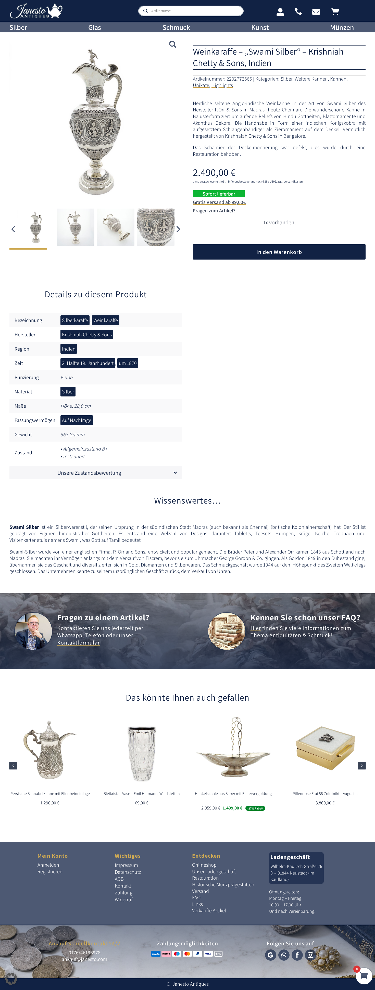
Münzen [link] (342, 27)
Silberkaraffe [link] (75, 320)
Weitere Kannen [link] (311, 78)
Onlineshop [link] (204, 865)
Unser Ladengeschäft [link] (214, 871)
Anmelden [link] (48, 865)
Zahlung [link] (123, 892)
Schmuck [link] (176, 27)
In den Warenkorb (279, 251)
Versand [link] (200, 891)
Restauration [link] (205, 878)
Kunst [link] (260, 27)
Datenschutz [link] (128, 872)
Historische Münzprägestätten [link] (223, 884)
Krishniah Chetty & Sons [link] (87, 334)
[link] (36, 17)
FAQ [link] (196, 897)
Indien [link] (69, 348)
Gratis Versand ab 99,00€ (219, 202)
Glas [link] (94, 27)
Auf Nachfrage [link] (76, 420)
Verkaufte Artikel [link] (209, 910)
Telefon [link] (94, 635)
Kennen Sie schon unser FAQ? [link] (305, 617)
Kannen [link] (338, 78)
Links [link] (197, 904)
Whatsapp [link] (69, 635)
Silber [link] (18, 27)
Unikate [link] (201, 85)
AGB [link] (119, 879)
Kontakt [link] (123, 885)
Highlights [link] (222, 85)
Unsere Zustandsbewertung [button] (89, 472)
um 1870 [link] (128, 363)
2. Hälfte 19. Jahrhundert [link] (88, 363)
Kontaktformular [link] (78, 642)
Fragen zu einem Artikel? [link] (103, 617)
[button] (178, 229)
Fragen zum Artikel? (214, 210)
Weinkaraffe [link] (105, 320)
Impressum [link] (126, 865)
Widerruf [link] (123, 899)
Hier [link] (256, 628)
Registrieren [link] (50, 871)
